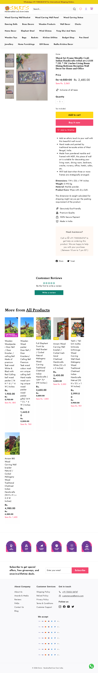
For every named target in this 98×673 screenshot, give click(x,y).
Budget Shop (68, 37)
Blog (16, 611)
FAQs (16, 603)
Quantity (60, 96)
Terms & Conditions (45, 603)
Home (58, 54)
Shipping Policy (43, 591)
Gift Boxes (44, 44)
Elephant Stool (27, 30)
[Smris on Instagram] (60, 606)
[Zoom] (32, 77)
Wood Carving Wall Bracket (17, 17)
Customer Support (44, 607)
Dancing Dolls (11, 24)
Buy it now (74, 122)
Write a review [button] (49, 292)
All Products (38, 310)
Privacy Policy (43, 599)
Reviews (17, 599)
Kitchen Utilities (50, 37)
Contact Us (19, 607)
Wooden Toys (11, 37)
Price (58, 74)
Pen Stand (84, 37)
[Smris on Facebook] (64, 606)
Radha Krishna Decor (63, 44)
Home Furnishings (26, 44)
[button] (80, 9)
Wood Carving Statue (73, 17)
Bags (24, 37)
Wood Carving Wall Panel (47, 17)
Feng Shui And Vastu (66, 30)
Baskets (34, 37)
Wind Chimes (45, 30)
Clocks (78, 24)
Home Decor (10, 30)
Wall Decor (65, 24)
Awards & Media (21, 595)
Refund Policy (42, 595)
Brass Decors (28, 24)
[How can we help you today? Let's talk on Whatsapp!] (91, 668)
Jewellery (9, 44)
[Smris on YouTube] (68, 606)
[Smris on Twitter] (73, 606)
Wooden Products (47, 24)
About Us (18, 591)
